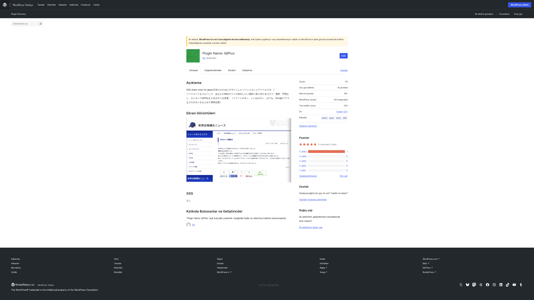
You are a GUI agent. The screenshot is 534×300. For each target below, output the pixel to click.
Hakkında (15, 259)
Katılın (322, 259)
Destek (344, 70)
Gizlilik (14, 272)
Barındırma (16, 268)
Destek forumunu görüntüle (313, 199)
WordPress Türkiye (46, 285)
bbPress (428, 268)
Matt (426, 263)
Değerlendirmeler (213, 70)
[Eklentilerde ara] (40, 24)
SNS (345, 118)
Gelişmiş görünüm (308, 126)
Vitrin (116, 259)
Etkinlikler (324, 263)
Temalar (117, 263)
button (324, 118)
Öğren (220, 259)
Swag (323, 272)
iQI (203, 58)
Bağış (323, 268)
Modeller (118, 272)
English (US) (342, 111)
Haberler (15, 263)
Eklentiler (118, 268)
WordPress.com (431, 259)
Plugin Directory (18, 14)
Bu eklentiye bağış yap (310, 227)
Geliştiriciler (222, 268)
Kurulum (232, 70)
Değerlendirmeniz (308, 176)
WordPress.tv (224, 272)
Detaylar (193, 70)
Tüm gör (343, 176)
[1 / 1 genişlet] (287, 121)
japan (331, 118)
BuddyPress (429, 272)
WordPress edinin (520, 5)
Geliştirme (247, 70)
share (338, 118)
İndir (343, 56)
